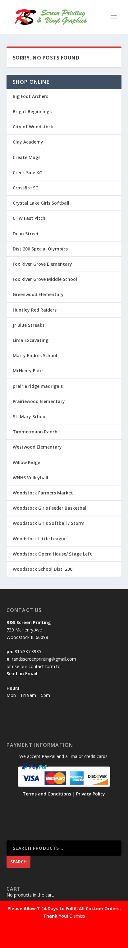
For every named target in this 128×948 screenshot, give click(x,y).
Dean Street (26, 234)
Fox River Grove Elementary (42, 264)
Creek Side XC (27, 172)
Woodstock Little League (39, 539)
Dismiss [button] (77, 916)
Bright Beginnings (32, 111)
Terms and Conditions (47, 794)
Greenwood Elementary (38, 294)
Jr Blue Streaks (28, 325)
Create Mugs (26, 157)
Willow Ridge (26, 462)
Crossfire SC (25, 188)
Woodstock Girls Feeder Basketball (50, 508)
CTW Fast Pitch (29, 218)
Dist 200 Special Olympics (40, 249)
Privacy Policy (90, 794)
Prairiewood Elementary (39, 401)
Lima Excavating (30, 340)
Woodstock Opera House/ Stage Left (52, 554)
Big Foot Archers (30, 96)
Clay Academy (28, 142)
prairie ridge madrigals (38, 386)
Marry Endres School (35, 355)
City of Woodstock (33, 127)
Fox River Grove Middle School (45, 279)
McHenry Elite (28, 371)
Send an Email (22, 673)
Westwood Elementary (37, 447)
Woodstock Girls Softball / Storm (49, 523)
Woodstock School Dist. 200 (42, 569)
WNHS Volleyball (30, 478)
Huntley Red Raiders (35, 310)
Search (18, 862)
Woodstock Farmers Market (43, 493)
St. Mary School (30, 416)
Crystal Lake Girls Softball (41, 203)
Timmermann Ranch (35, 432)
